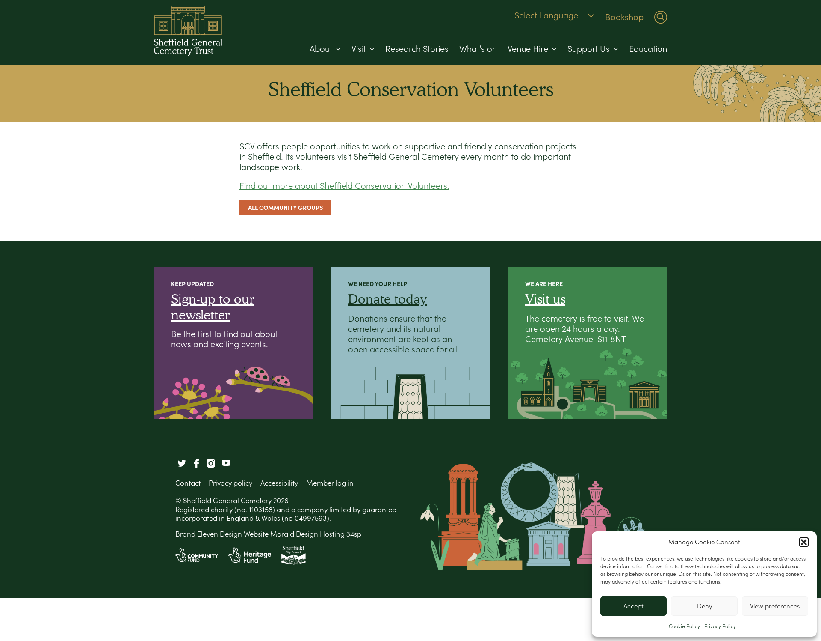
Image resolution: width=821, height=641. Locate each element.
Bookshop (624, 17)
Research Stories (417, 49)
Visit (358, 49)
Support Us (588, 49)
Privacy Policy (720, 626)
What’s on (478, 49)
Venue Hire (528, 49)
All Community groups (285, 207)
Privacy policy (230, 483)
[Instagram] (211, 463)
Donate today (387, 299)
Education (648, 49)
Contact (188, 483)
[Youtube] (226, 463)
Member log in (330, 483)
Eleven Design (219, 534)
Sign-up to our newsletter (212, 306)
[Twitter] (181, 463)
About (321, 49)
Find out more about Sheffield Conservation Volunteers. (344, 185)
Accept (633, 606)
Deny (704, 606)
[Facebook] (196, 463)
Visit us (545, 299)
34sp (353, 534)
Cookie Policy (684, 626)
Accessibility (279, 483)
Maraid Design (294, 534)
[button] (804, 542)
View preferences (775, 606)
